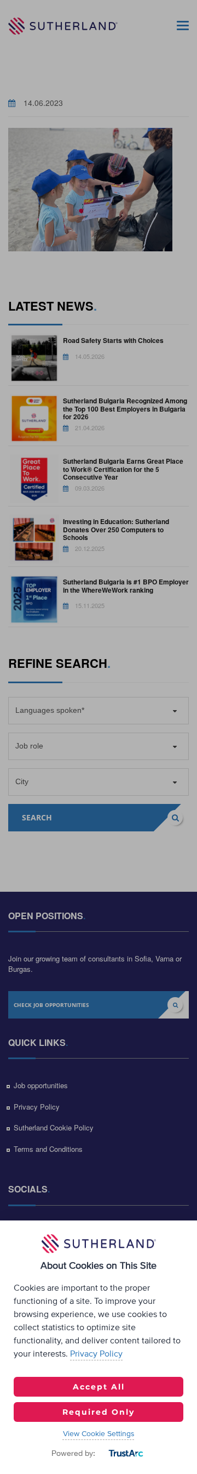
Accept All (99, 1387)
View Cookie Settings (99, 1434)
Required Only (98, 1412)
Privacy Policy (96, 1353)
